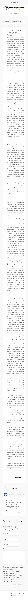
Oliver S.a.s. (14, 595)
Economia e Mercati (16, 21)
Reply (19, 512)
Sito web (5, 545)
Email (5, 539)
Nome (5, 534)
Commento (6, 549)
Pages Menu (13, 2)
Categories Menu (12, 13)
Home (7, 21)
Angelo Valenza (14, 593)
